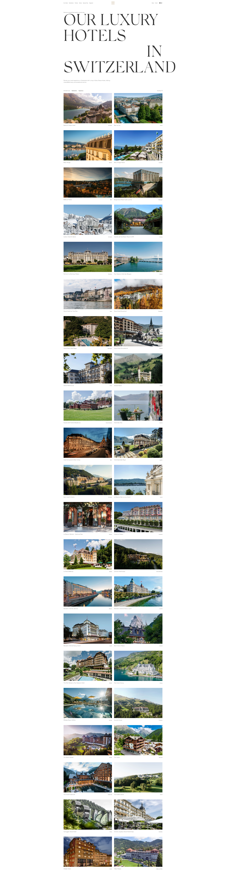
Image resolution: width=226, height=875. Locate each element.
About (153, 3)
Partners (76, 3)
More (156, 3)
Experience (81, 90)
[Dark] (160, 3)
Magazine (91, 3)
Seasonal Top (85, 3)
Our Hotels (66, 3)
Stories (80, 3)
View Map (159, 90)
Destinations (71, 3)
